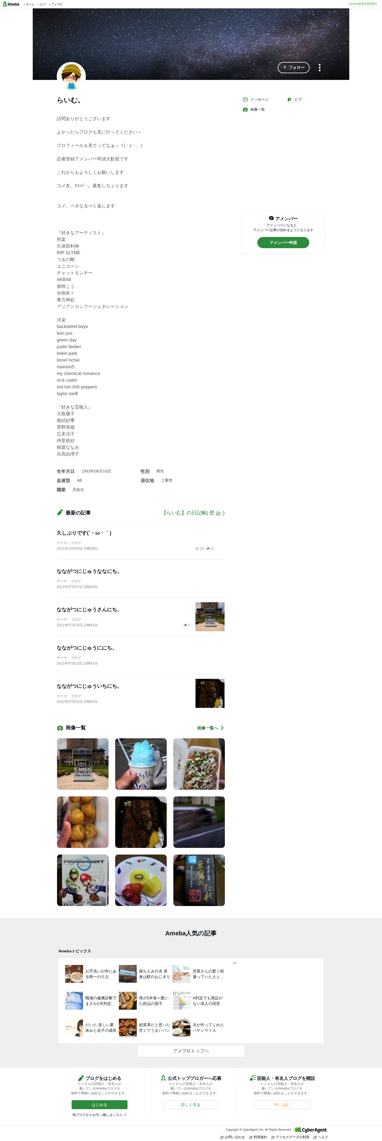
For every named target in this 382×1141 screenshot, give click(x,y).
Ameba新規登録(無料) (363, 4)
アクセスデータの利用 (292, 1137)
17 (212, 549)
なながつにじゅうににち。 (87, 648)
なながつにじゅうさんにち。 (89, 609)
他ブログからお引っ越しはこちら (97, 1115)
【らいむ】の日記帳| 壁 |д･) (193, 513)
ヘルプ (323, 1137)
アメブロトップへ (191, 1051)
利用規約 (260, 1137)
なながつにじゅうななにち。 (89, 571)
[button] (294, 67)
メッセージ (259, 99)
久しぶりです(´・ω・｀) (84, 533)
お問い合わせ (235, 1137)
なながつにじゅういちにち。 (89, 686)
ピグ (298, 99)
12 (202, 549)
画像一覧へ (207, 727)
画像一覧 (257, 109)
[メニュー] (319, 68)
